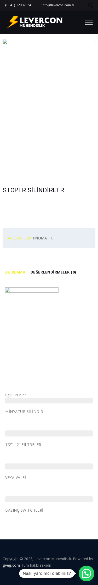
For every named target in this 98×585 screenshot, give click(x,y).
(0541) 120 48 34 (18, 5)
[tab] (18, 272)
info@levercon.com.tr (58, 5)
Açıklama (15, 272)
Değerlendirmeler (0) (53, 272)
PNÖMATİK (43, 238)
